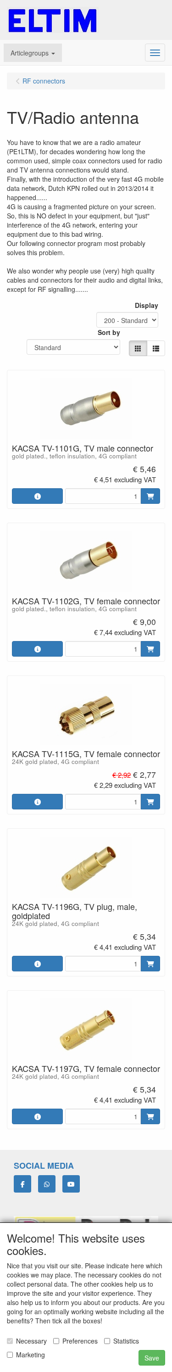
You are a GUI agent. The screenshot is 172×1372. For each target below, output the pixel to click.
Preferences (80, 1340)
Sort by (109, 332)
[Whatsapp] (46, 1184)
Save (151, 1357)
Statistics (126, 1340)
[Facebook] (22, 1184)
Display (146, 305)
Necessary (31, 1340)
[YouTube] (71, 1184)
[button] (33, 53)
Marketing (30, 1354)
